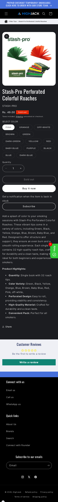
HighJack (17, 492)
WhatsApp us (13, 404)
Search (10, 438)
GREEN (28, 135)
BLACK (49, 149)
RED (50, 142)
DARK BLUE (28, 156)
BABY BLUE (14, 149)
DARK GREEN (15, 142)
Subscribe (29, 206)
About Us (11, 424)
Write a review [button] (28, 362)
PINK (10, 128)
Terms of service (21, 497)
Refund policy (31, 492)
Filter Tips (13, 21)
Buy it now (29, 188)
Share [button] (8, 326)
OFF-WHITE (45, 128)
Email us (10, 390)
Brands (10, 431)
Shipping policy (39, 497)
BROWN (12, 135)
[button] (6, 13)
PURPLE (33, 149)
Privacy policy (46, 492)
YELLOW (35, 142)
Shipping (19, 116)
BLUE (10, 156)
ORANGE (25, 128)
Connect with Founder (18, 445)
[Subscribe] (48, 465)
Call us (9, 397)
